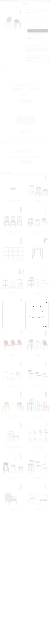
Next (44, 327)
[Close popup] (46, 302)
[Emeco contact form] (48, 627)
